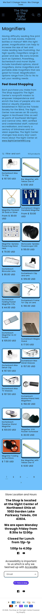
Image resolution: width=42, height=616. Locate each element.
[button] (3, 15)
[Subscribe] (35, 574)
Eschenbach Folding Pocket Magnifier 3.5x (9, 302)
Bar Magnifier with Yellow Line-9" (29, 461)
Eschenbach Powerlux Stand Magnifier (9, 424)
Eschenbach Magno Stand (30, 340)
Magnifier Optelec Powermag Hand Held (10, 246)
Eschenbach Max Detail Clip (10, 366)
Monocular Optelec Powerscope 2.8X (30, 245)
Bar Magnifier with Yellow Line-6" (29, 180)
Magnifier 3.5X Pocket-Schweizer (29, 430)
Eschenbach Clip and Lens (29, 274)
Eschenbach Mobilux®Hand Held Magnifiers (30, 398)
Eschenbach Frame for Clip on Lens (30, 301)
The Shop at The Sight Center (20, 610)
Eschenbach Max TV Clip (10, 174)
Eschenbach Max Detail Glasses (29, 362)
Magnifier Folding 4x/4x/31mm (10, 457)
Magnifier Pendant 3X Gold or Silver (10, 211)
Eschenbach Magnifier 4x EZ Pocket (9, 335)
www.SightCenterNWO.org (16, 140)
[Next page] (21, 482)
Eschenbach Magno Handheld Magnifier (30, 209)
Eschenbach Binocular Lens (9, 270)
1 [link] (6, 477)
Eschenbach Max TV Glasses (10, 389)
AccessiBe (31, 567)
